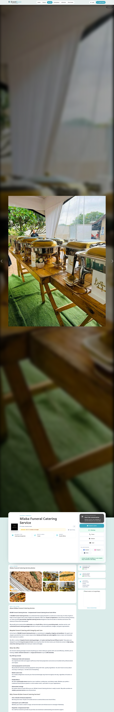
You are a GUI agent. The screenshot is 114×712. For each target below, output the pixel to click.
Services (50, 2)
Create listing (101, 2)
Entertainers (56, 2)
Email (93, 542)
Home (39, 2)
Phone (92, 534)
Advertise (63, 2)
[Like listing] (74, 526)
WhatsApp (93, 530)
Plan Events (70, 2)
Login (93, 2)
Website (93, 538)
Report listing (72, 529)
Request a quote (93, 525)
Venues (44, 2)
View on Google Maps (92, 607)
